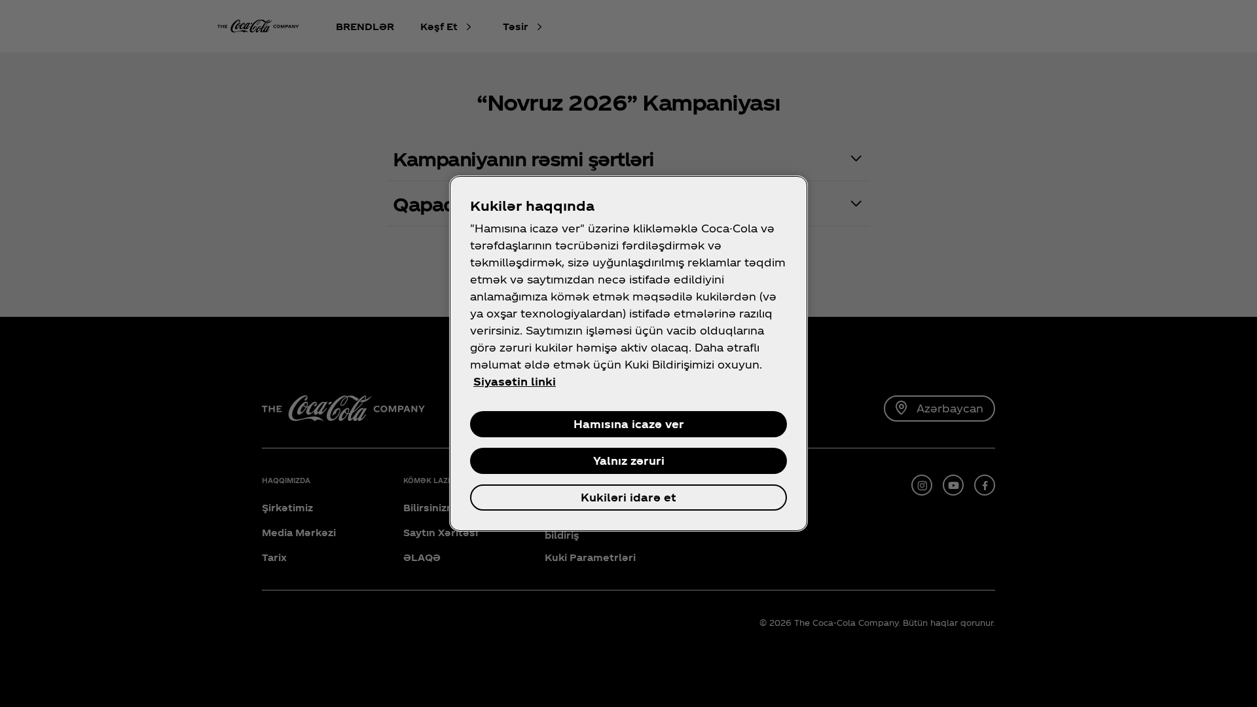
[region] (628, 353)
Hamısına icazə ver (629, 424)
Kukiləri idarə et (628, 497)
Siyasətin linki (514, 381)
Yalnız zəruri (629, 460)
